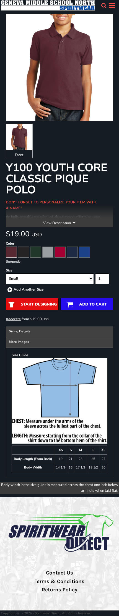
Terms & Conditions (59, 581)
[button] (104, 5)
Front (19, 154)
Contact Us (59, 573)
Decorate (13, 319)
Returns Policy (59, 590)
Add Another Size (28, 289)
